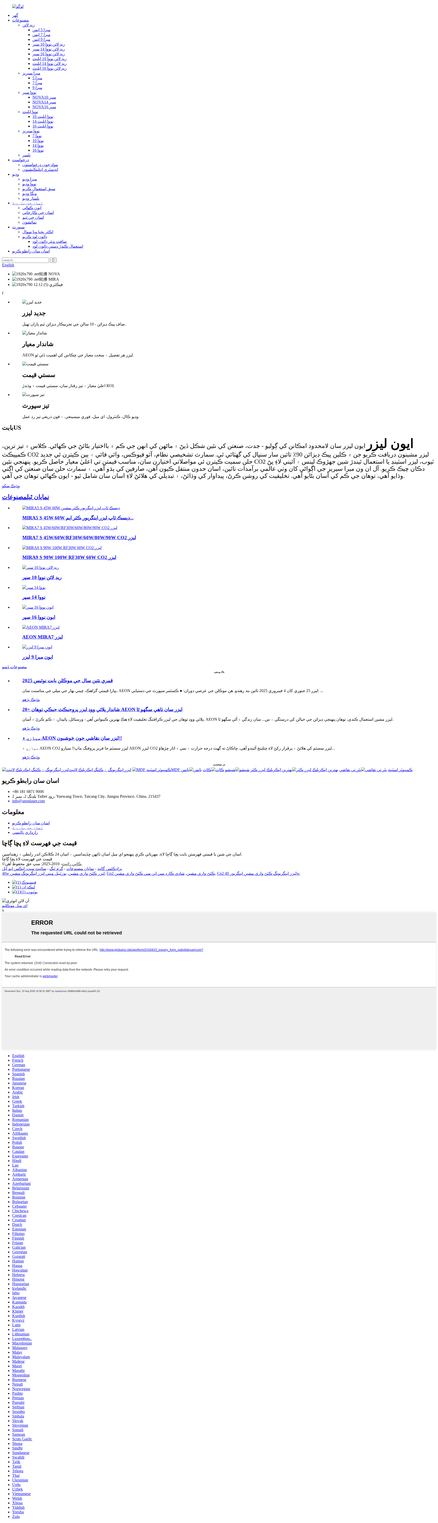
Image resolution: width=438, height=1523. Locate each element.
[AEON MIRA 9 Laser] (37, 647)
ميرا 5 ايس (41, 30)
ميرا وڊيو (29, 179)
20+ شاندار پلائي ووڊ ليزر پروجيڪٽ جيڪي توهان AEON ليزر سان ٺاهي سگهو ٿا (102, 709)
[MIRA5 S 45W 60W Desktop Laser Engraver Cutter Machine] (71, 508)
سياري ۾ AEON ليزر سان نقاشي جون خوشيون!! (72, 738)
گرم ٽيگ (56, 868)
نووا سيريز (31, 131)
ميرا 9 (37, 87)
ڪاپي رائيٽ (71, 864)
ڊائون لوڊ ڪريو (34, 236)
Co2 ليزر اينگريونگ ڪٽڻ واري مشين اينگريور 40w (258, 873)
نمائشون (29, 222)
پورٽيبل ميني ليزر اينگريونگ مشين (38, 873)
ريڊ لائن (28, 25)
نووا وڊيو (29, 184)
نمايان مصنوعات (80, 868)
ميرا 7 (37, 83)
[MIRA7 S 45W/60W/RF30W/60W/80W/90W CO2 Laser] (69, 527)
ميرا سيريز (31, 73)
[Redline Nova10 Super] (40, 567)
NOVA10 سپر (44, 97)
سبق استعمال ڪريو (38, 189)
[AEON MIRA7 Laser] (41, 627)
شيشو (230, 770)
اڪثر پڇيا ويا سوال (37, 232)
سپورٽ (18, 227)
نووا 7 (37, 136)
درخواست (20, 160)
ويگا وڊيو (29, 193)
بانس (185, 770)
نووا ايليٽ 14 (42, 121)
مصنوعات (20, 20)
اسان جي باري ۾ (27, 203)
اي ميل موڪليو (14, 905)
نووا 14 (38, 145)
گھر (15, 15)
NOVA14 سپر (44, 102)
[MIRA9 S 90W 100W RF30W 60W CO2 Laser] (62, 548)
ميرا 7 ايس (41, 34)
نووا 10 (38, 140)
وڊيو (15, 174)
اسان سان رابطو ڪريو (31, 251)
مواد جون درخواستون (40, 164)
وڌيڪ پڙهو (31, 699)
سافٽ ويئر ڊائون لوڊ (49, 241)
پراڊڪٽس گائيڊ (109, 868)
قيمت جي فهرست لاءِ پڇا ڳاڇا (27, 859)
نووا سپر (29, 92)
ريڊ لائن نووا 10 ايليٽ (49, 59)
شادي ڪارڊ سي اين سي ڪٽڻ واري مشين (150, 873)
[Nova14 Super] (33, 587)
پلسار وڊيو (30, 198)
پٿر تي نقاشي (350, 770)
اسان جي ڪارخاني (38, 212)
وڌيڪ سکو (11, 486)
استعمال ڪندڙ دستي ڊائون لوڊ (57, 246)
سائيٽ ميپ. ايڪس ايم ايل (24, 868)
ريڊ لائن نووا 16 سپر (48, 54)
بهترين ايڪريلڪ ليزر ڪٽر (271, 770)
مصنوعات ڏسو (14, 667)
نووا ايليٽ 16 (42, 126)
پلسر (26, 155)
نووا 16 (38, 150)
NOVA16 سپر (44, 107)
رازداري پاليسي (25, 832)
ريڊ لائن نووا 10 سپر (48, 44)
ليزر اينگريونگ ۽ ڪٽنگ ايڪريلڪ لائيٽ (100, 770)
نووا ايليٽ (30, 112)
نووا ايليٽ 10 (42, 116)
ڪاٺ (207, 770)
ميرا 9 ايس (41, 39)
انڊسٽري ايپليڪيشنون (40, 169)
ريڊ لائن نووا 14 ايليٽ (49, 63)
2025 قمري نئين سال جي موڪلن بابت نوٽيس (67, 680)
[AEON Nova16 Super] (37, 607)
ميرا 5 (37, 78)
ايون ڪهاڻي (31, 208)
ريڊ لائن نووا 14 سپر (48, 49)
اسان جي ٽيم (33, 217)
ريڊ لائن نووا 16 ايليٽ (49, 68)
